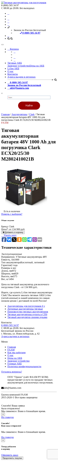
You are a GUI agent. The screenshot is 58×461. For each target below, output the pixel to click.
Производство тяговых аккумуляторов (27, 311)
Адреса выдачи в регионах (21, 77)
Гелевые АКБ (14, 363)
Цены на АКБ (37, 65)
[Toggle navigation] (2, 44)
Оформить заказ (9, 455)
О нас (10, 71)
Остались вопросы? (11, 371)
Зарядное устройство (18, 65)
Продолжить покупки (12, 458)
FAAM (11, 349)
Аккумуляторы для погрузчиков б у (26, 306)
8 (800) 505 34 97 (10, 325)
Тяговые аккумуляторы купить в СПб (27, 314)
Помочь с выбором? (11, 214)
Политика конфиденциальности (24, 366)
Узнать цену (10, 235)
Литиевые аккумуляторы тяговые (25, 309)
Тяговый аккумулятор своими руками (27, 317)
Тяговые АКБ (14, 63)
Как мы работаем (16, 352)
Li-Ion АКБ (13, 68)
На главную (7, 417)
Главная (11, 347)
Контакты (12, 74)
